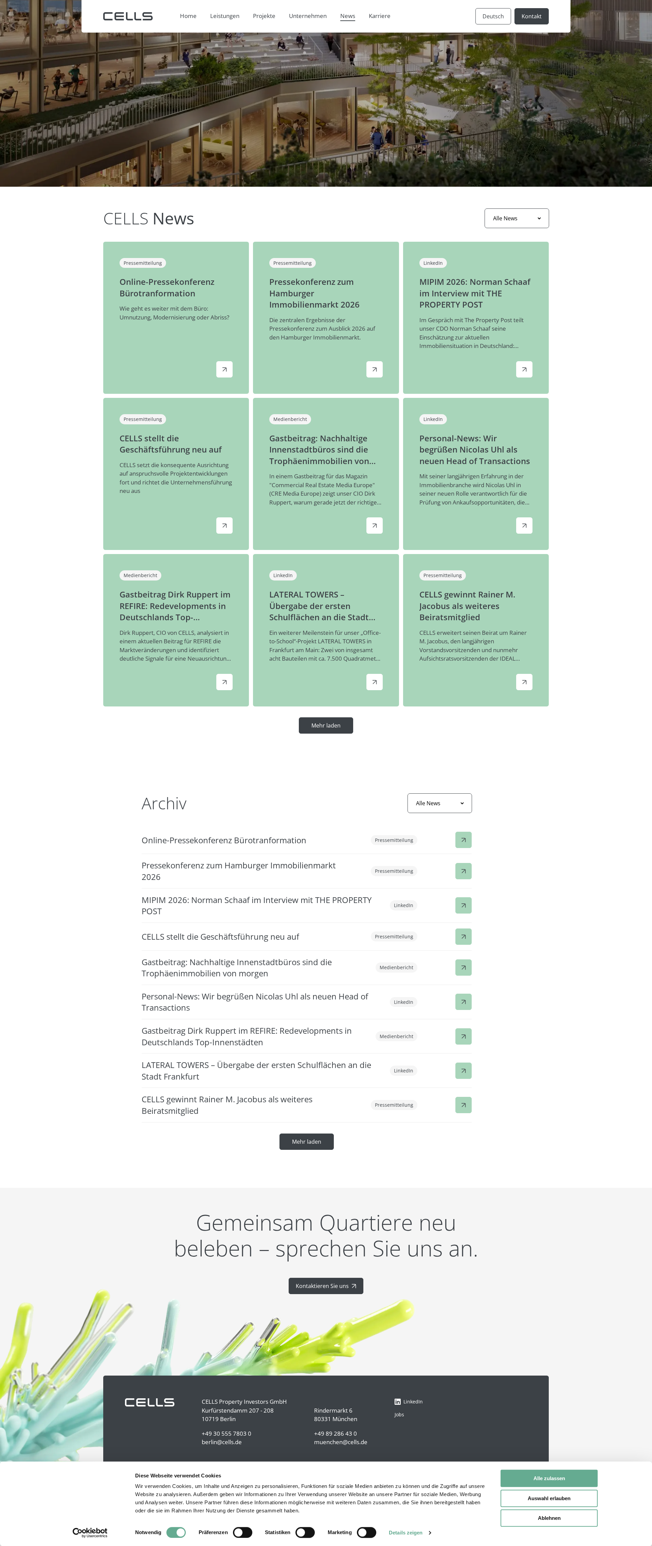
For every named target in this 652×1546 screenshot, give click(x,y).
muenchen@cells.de (340, 1442)
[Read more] (224, 369)
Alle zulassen (549, 1478)
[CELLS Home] (128, 16)
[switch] (242, 1532)
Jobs (399, 1414)
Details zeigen (405, 1532)
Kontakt (532, 16)
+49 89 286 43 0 (335, 1433)
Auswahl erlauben (549, 1498)
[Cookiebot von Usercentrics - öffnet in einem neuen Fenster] (90, 1533)
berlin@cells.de (222, 1442)
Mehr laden (326, 725)
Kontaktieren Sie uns (322, 1286)
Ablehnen (549, 1518)
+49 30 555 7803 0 (226, 1433)
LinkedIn (413, 1401)
